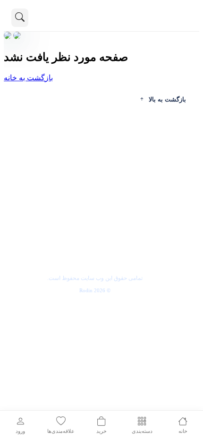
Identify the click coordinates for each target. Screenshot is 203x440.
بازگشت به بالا (167, 99)
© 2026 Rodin (94, 290)
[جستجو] (19, 17)
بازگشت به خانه (28, 78)
